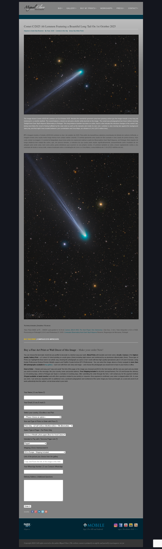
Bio (60, 8)
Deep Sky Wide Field (76, 31)
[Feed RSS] (136, 526)
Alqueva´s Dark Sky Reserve (34, 31)
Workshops (106, 8)
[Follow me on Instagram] (116, 526)
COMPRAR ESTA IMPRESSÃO (48, 339)
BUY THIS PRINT (30, 339)
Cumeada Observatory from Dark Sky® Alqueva (80, 332)
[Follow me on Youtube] (126, 526)
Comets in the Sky (62, 31)
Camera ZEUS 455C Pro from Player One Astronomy (83, 330)
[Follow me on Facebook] (121, 526)
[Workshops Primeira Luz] (131, 526)
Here (136, 529)
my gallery (49, 365)
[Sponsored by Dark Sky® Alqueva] (34, 526)
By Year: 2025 (49, 31)
